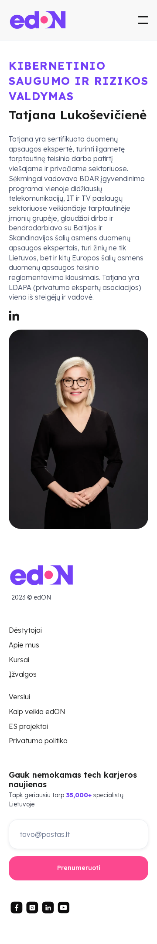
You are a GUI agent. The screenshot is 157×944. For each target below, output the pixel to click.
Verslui (19, 697)
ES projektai (28, 727)
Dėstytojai (25, 630)
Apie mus (24, 645)
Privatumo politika (38, 741)
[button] (143, 20)
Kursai (19, 660)
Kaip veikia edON (37, 712)
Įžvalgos (23, 674)
